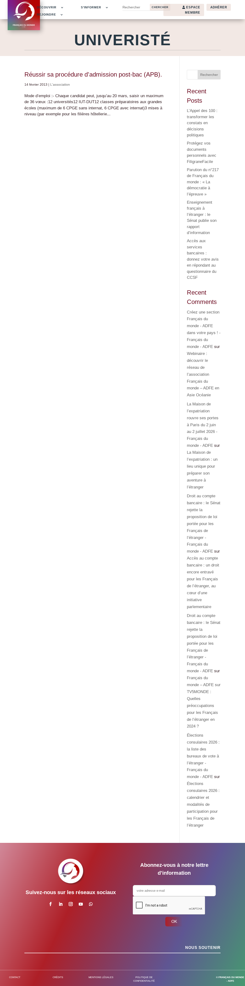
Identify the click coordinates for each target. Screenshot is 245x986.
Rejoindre (46, 14)
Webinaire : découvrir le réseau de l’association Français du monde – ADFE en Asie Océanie (203, 374)
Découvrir (46, 7)
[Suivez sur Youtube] (81, 904)
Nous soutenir (203, 948)
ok (174, 921)
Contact (14, 977)
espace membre (192, 10)
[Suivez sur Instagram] (71, 904)
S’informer (91, 7)
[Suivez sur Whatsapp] (91, 904)
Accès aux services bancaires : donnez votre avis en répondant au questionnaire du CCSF (203, 259)
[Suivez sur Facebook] (51, 904)
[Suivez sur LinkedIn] (61, 904)
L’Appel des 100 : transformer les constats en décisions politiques (202, 122)
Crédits (58, 977)
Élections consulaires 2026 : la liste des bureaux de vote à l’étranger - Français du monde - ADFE (203, 756)
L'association (60, 84)
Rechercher (209, 75)
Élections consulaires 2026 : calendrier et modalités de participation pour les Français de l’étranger (203, 804)
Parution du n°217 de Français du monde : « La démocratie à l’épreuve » (203, 182)
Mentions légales (101, 977)
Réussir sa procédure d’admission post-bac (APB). (93, 74)
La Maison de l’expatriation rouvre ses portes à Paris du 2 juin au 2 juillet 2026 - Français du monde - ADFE (202, 425)
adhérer (218, 7)
